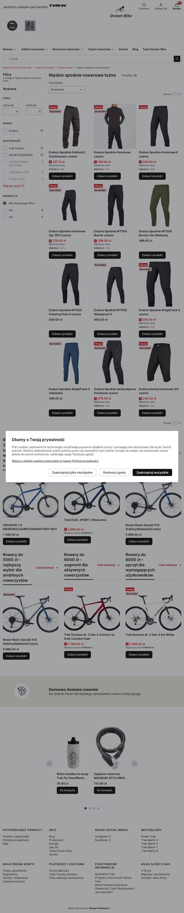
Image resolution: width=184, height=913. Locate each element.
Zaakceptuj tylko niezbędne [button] (72, 472)
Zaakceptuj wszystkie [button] (152, 472)
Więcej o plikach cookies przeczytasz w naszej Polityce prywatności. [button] (55, 460)
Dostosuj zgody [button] (114, 472)
